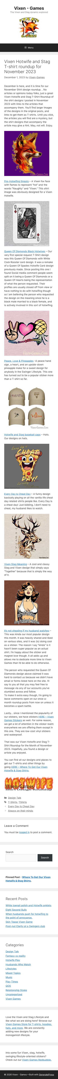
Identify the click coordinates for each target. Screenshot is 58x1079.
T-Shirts (12, 802)
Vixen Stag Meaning (15, 564)
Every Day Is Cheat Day (17, 494)
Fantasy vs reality (15, 956)
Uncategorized (14, 994)
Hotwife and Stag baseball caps (22, 434)
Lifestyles (11, 968)
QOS (8, 985)
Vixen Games (13, 998)
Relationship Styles (16, 990)
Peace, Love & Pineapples (19, 361)
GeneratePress (46, 1074)
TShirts (23, 802)
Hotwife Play (13, 960)
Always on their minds (20, 810)
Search (10, 852)
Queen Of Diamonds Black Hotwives (24, 251)
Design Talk (14, 797)
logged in (24, 832)
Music (9, 977)
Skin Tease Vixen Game (19, 921)
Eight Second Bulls (16, 909)
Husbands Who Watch (18, 964)
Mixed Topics (13, 973)
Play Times (12, 981)
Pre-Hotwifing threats (16, 181)
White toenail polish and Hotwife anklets (28, 905)
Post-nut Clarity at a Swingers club (25, 926)
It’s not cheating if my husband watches (26, 630)
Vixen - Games (29, 8)
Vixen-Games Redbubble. (37, 1059)
